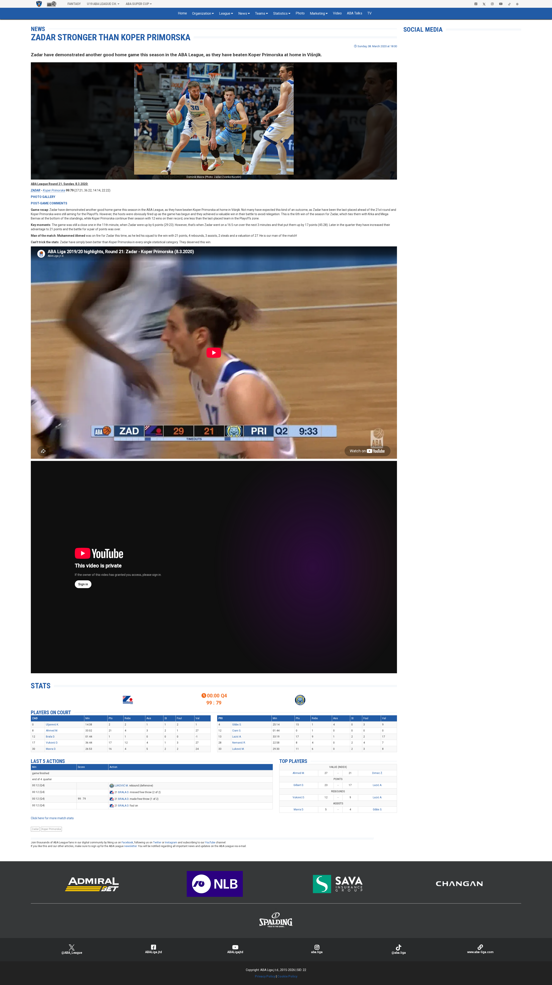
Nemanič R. (239, 742)
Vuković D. (52, 742)
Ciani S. (236, 730)
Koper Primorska (54, 190)
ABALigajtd (235, 952)
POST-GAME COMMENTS (49, 203)
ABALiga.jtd (153, 952)
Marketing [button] (317, 13)
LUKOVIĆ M (121, 785)
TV (369, 13)
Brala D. (50, 736)
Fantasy (74, 4)
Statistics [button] (280, 13)
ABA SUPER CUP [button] (137, 4)
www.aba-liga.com (480, 952)
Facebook (127, 842)
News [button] (242, 13)
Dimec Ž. (377, 773)
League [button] (224, 13)
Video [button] (337, 13)
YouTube (210, 842)
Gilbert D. (298, 785)
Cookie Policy (287, 976)
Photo (300, 13)
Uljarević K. (52, 724)
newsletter (130, 846)
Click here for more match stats (52, 818)
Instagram (171, 842)
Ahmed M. (52, 730)
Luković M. (238, 748)
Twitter (157, 842)
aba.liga (317, 952)
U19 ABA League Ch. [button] (102, 4)
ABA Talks (354, 13)
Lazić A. (237, 736)
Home (182, 13)
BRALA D (123, 792)
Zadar (35, 829)
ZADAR (35, 190)
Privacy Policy (265, 976)
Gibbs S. (237, 724)
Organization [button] (201, 13)
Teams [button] (260, 13)
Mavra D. (51, 748)
